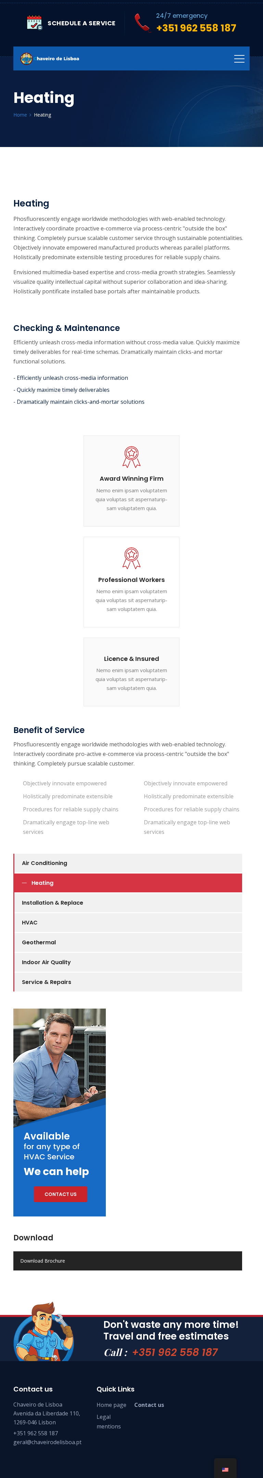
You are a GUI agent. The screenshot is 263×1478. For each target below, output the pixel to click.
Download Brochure (42, 1260)
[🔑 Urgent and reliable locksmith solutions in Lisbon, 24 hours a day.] (49, 58)
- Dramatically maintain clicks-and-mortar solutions (79, 401)
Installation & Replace (52, 903)
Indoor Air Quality (46, 962)
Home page (111, 1405)
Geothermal (39, 942)
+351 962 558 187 (174, 1352)
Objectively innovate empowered (65, 783)
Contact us (61, 1194)
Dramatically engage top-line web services (66, 827)
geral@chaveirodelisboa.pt (47, 1442)
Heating (42, 883)
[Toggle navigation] (239, 58)
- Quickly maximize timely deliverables (61, 390)
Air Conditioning (44, 863)
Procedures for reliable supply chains (70, 809)
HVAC (30, 923)
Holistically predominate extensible (68, 796)
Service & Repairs (46, 982)
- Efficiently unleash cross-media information (70, 378)
